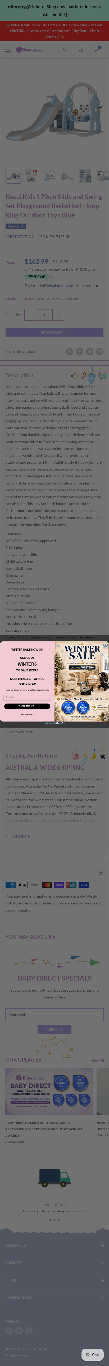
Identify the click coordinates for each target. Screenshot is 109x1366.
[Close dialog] (105, 645)
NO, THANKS (27, 714)
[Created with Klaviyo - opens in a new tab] (54, 723)
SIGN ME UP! (27, 706)
